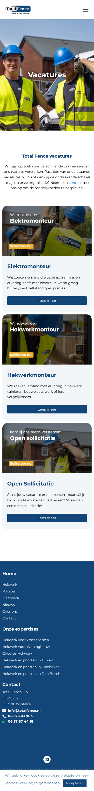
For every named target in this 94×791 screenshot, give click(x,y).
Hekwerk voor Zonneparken (25, 640)
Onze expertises (20, 629)
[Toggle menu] (85, 9)
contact (75, 183)
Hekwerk (9, 584)
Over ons (10, 611)
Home (9, 573)
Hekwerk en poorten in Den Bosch (31, 674)
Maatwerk (10, 598)
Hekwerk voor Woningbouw (26, 647)
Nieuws (8, 605)
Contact (9, 618)
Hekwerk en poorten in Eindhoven (31, 667)
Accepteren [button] (75, 783)
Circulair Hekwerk (17, 653)
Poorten (9, 591)
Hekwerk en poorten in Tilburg (28, 660)
